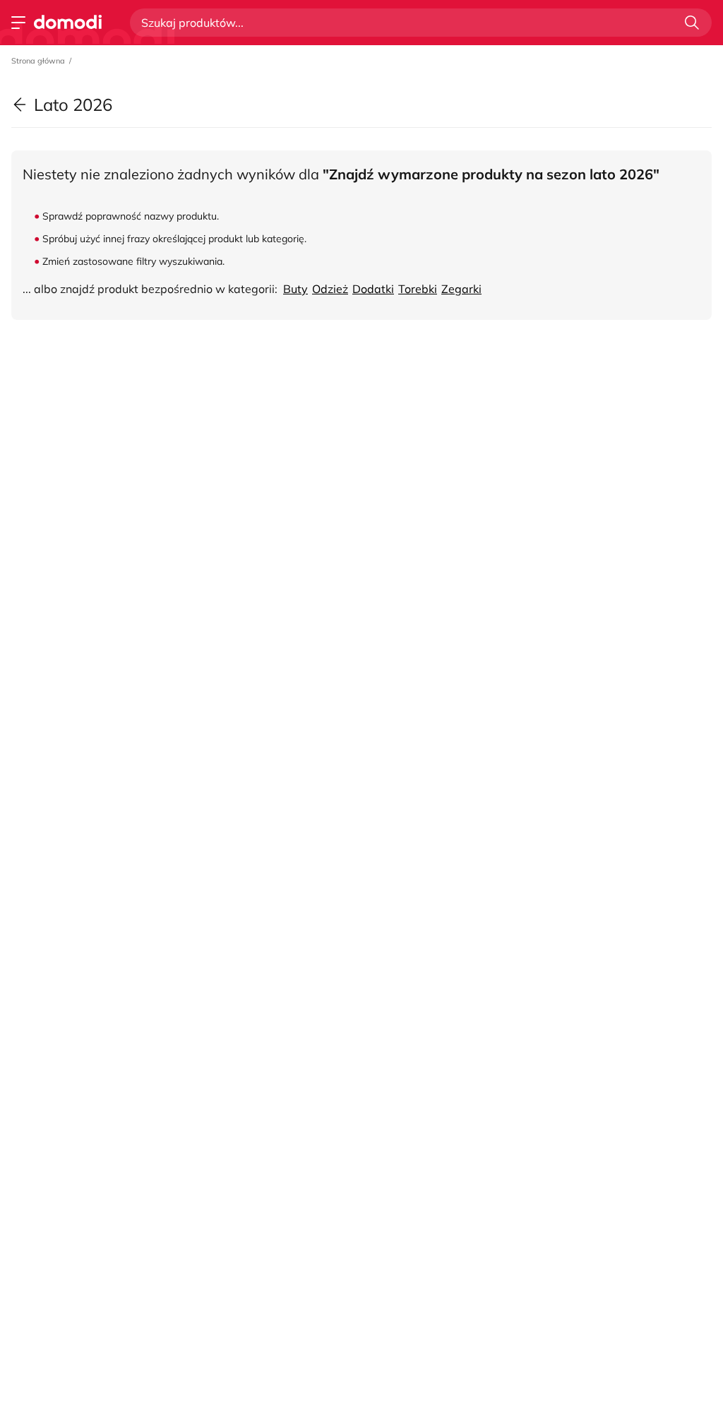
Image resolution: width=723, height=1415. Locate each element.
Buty (295, 289)
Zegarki (461, 289)
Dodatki (373, 289)
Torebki (417, 289)
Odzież (330, 289)
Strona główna (38, 60)
